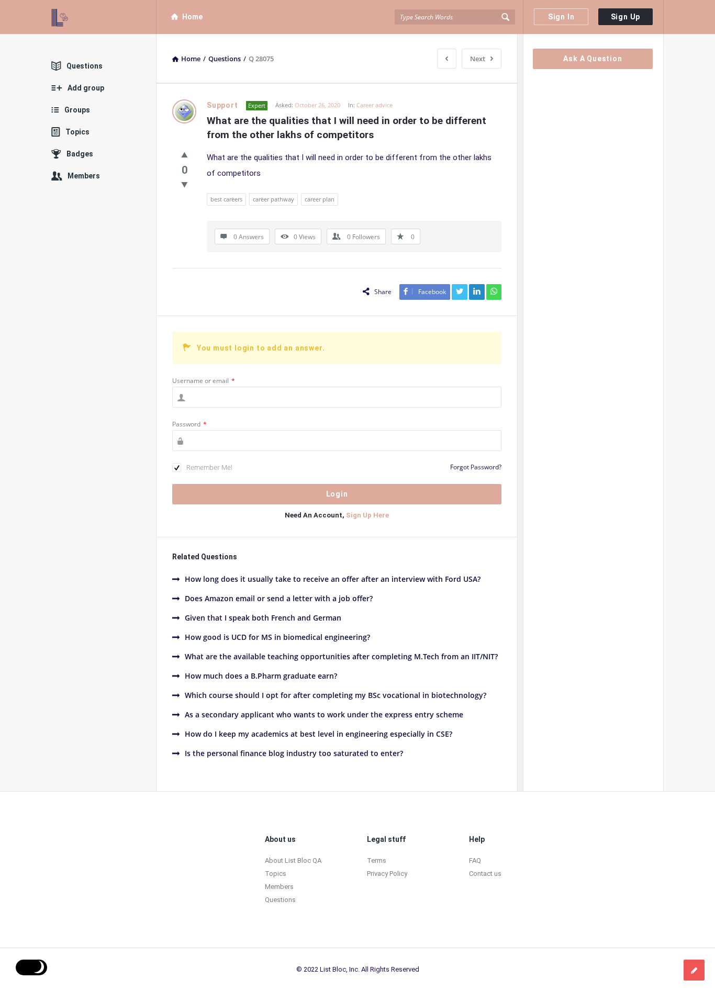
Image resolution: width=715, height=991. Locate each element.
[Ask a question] (694, 970)
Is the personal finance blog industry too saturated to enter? (294, 753)
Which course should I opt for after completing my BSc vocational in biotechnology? (335, 695)
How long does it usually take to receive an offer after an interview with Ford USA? (333, 579)
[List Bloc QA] (104, 17)
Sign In (561, 17)
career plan (319, 199)
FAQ (475, 860)
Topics (77, 132)
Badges (79, 154)
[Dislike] (184, 184)
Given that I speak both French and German (263, 618)
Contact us (485, 873)
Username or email (203, 380)
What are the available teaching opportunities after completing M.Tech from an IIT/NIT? (341, 656)
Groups (77, 110)
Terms (376, 860)
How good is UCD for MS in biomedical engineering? (277, 637)
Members (84, 176)
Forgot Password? (475, 467)
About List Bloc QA (293, 860)
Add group (86, 88)
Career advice (374, 105)
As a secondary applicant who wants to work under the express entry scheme (324, 714)
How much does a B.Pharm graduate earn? (261, 676)
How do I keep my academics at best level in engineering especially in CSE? (318, 734)
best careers (226, 199)
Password (189, 424)
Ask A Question (592, 58)
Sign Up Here (367, 515)
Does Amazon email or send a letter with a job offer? (279, 598)
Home (192, 17)
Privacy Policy (387, 873)
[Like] (184, 154)
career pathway (273, 199)
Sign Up (626, 17)
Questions (84, 66)
